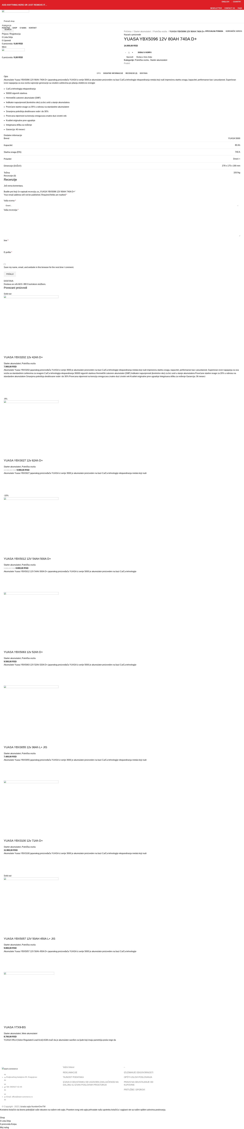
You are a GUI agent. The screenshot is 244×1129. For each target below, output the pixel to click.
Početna (128, 31)
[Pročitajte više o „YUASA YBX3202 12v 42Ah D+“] (7, 388)
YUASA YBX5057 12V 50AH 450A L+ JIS (29, 938)
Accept (5, 1114)
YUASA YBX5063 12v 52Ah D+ (23, 652)
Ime (6, 240)
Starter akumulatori (142, 31)
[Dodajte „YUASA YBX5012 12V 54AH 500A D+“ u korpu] (7, 582)
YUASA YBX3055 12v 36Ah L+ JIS (25, 747)
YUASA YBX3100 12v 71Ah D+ (23, 840)
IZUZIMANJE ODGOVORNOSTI (138, 1072)
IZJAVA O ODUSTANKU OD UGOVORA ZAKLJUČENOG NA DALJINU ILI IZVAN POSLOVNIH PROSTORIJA (90, 1083)
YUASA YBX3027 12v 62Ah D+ (23, 460)
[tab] (98, 73)
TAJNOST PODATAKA (73, 1077)
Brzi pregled (7, 394)
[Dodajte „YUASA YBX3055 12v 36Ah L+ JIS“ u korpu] (7, 771)
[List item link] (30, 1088)
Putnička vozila (160, 31)
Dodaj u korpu (144, 52)
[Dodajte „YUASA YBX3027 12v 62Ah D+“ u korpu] (7, 484)
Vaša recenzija (11, 210)
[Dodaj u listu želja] (7, 381)
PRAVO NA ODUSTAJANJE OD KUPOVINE (138, 1083)
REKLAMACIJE (70, 1072)
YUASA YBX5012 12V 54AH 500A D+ (27, 558)
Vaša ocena (10, 201)
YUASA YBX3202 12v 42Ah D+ (23, 357)
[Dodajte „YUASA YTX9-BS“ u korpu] (7, 1051)
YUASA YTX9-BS (15, 1027)
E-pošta (8, 252)
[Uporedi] (7, 352)
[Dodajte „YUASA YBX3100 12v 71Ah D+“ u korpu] (7, 864)
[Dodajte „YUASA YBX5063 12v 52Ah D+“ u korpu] (7, 676)
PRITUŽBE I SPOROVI (134, 1090)
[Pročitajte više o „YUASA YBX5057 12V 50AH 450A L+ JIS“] (7, 962)
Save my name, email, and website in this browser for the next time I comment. (39, 267)
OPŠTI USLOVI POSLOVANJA (138, 1077)
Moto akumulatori (29, 1033)
